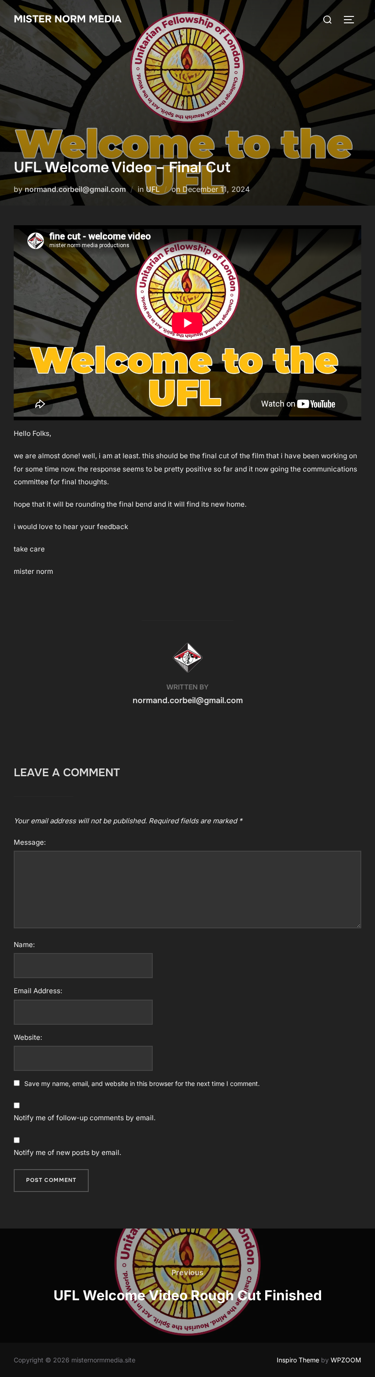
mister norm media (68, 19)
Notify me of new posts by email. (67, 1152)
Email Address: (38, 990)
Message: (30, 842)
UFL (153, 189)
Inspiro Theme (298, 1360)
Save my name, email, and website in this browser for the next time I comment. (142, 1083)
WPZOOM (346, 1360)
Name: (24, 944)
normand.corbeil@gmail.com (75, 189)
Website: (28, 1037)
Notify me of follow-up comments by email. (84, 1117)
